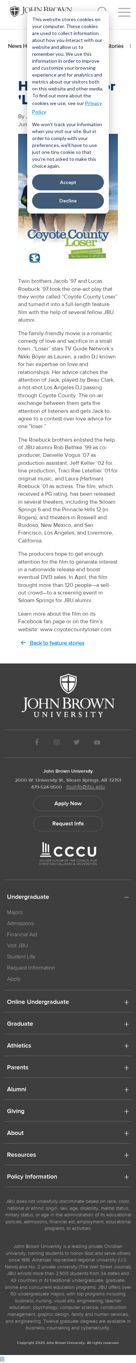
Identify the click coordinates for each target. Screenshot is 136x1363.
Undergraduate (28, 897)
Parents (18, 1068)
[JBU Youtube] (97, 743)
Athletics (19, 1046)
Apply (14, 979)
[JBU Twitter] (76, 743)
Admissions (20, 923)
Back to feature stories (56, 643)
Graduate (20, 1024)
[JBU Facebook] (37, 743)
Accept (68, 182)
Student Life (21, 957)
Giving (15, 1111)
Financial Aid (22, 934)
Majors (15, 912)
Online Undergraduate (38, 1002)
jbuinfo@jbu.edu (85, 786)
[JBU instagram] (56, 743)
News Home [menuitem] (23, 46)
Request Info (68, 823)
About (15, 1133)
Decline (68, 200)
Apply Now (68, 803)
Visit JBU (17, 945)
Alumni (16, 1089)
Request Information (31, 968)
